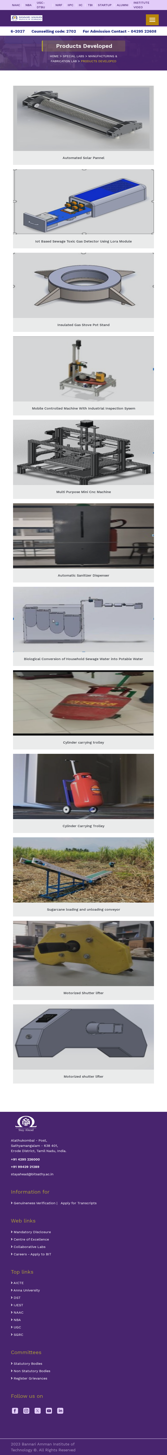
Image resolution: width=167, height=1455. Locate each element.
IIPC (70, 5)
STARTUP (105, 5)
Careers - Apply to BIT (32, 1254)
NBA (28, 5)
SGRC (18, 1335)
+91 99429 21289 (25, 1167)
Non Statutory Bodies (31, 1371)
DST (17, 1298)
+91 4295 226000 (25, 1159)
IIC (81, 5)
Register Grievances (30, 1378)
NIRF (58, 5)
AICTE (18, 1283)
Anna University (26, 1290)
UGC (17, 1327)
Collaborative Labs (29, 1247)
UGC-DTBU (41, 5)
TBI (90, 5)
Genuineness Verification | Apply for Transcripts (55, 1203)
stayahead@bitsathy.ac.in (32, 1174)
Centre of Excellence (31, 1239)
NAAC (16, 5)
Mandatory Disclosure (32, 1232)
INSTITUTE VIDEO (141, 5)
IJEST (18, 1305)
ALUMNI (122, 5)
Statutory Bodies (27, 1363)
